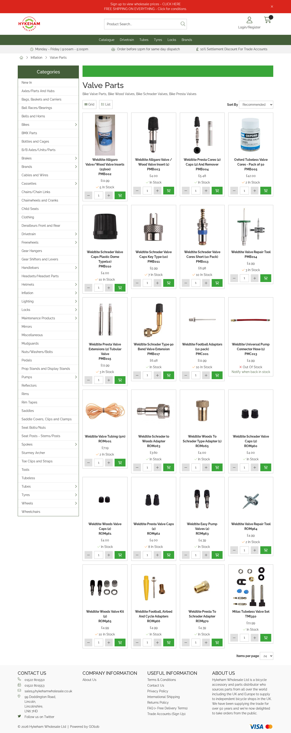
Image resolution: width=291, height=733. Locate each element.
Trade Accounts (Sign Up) (166, 714)
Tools (25, 469)
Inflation (36, 57)
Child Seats (30, 209)
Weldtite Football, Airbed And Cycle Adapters (153, 616)
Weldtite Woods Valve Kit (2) (105, 616)
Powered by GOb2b (84, 726)
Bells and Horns (33, 116)
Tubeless (28, 478)
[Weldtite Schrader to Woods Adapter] (153, 412)
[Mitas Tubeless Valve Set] (250, 587)
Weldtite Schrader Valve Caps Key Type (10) (153, 256)
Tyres (158, 40)
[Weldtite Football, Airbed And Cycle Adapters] (153, 587)
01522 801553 (34, 685)
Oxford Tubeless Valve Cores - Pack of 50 (251, 164)
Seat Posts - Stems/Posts (41, 436)
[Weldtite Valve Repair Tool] (250, 227)
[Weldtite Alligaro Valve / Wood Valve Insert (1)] (153, 135)
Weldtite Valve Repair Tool (251, 254)
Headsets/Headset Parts (40, 276)
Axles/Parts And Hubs (38, 91)
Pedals (27, 360)
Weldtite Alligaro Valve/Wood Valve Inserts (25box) (104, 167)
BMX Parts (29, 133)
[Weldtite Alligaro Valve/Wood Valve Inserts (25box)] (105, 135)
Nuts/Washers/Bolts (37, 352)
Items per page (247, 656)
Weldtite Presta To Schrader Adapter (202, 616)
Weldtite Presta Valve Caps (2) (153, 528)
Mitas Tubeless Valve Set (250, 614)
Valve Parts (58, 57)
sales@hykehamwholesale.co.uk (48, 691)
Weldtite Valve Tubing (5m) (105, 439)
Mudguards (30, 343)
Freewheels (30, 242)
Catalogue (106, 40)
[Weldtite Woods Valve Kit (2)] (105, 587)
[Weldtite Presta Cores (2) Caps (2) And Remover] (202, 135)
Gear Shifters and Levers (40, 259)
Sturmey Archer (33, 453)
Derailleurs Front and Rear (41, 225)
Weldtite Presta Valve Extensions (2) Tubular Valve (105, 351)
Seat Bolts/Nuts (34, 427)
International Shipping (163, 697)
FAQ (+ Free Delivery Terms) (167, 708)
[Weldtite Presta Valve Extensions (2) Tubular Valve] (105, 319)
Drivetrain (127, 40)
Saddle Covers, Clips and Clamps (47, 419)
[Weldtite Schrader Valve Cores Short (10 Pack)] (202, 227)
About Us (89, 680)
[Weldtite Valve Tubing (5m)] (105, 412)
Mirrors (27, 326)
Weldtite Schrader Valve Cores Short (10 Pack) (202, 256)
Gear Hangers (32, 251)
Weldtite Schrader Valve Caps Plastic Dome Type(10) (105, 259)
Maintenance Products (38, 318)
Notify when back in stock (251, 372)
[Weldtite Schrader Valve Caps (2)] (250, 412)
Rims (25, 394)
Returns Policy (158, 702)
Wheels (27, 503)
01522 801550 (35, 680)
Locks (172, 40)
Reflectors (29, 385)
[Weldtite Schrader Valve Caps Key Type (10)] (153, 227)
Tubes (143, 40)
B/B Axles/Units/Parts (38, 150)
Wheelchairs (31, 512)
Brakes (27, 158)
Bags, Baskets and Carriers (41, 99)
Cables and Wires (35, 175)
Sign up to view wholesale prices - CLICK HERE (145, 4)
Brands (187, 40)
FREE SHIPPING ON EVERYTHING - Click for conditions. (145, 9)
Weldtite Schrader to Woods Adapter (153, 441)
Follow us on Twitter (39, 717)
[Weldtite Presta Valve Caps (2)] (153, 499)
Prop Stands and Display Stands (46, 368)
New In (27, 82)
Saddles (28, 411)
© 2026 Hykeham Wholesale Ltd (42, 726)
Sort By (232, 104)
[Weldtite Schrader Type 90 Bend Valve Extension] (153, 319)
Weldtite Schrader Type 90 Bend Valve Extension (154, 349)
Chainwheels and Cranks (40, 200)
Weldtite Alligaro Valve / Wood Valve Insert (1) (153, 164)
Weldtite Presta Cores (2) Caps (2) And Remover (202, 164)
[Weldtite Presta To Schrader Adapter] (202, 587)
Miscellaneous (32, 335)
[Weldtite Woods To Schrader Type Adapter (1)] (202, 412)
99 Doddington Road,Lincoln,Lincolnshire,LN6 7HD (40, 704)
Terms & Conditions (161, 680)
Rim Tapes (29, 402)
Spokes (27, 444)
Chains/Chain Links (36, 192)
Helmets (28, 284)
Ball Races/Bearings (37, 108)
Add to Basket (120, 195)
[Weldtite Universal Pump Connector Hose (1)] (250, 319)
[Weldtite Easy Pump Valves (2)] (202, 499)
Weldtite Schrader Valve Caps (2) (251, 441)
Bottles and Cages (35, 141)
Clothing (28, 217)
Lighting (28, 301)
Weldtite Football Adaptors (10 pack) (202, 349)
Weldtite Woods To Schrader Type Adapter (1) (202, 441)
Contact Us (155, 685)
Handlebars (30, 268)
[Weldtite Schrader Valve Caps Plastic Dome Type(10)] (105, 227)
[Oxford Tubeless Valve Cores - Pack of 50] (250, 135)
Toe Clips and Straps (37, 461)
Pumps (27, 377)
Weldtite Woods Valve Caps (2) (104, 528)
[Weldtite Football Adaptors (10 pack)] (202, 319)
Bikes (25, 124)
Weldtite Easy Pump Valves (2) (202, 528)
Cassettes (29, 183)
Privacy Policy (157, 691)
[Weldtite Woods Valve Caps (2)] (105, 499)
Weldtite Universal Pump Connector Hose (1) (251, 349)
